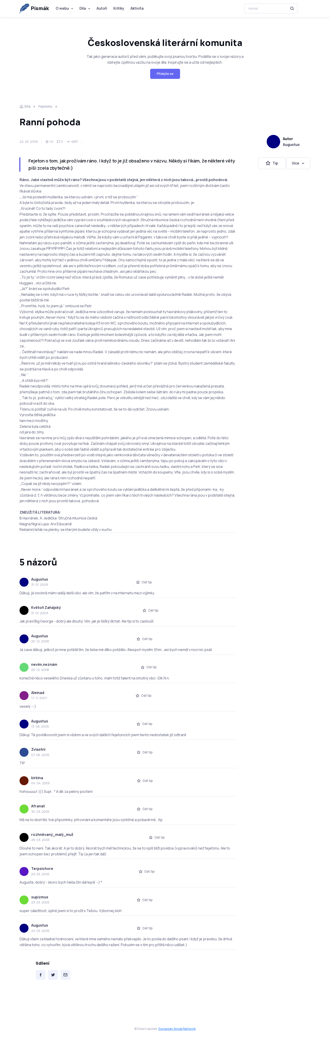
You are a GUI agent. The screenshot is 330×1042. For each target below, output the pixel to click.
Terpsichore (42, 868)
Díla (82, 8)
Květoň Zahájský (46, 607)
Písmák (40, 8)
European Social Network (177, 1029)
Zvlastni (38, 749)
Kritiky (118, 8)
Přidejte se (165, 73)
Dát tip (147, 582)
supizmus (39, 897)
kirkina (37, 777)
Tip (275, 163)
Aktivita (137, 8)
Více (295, 163)
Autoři (102, 8)
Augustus (291, 144)
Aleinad (37, 692)
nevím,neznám (44, 664)
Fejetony (45, 106)
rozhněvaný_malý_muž (52, 834)
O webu (62, 8)
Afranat (38, 806)
